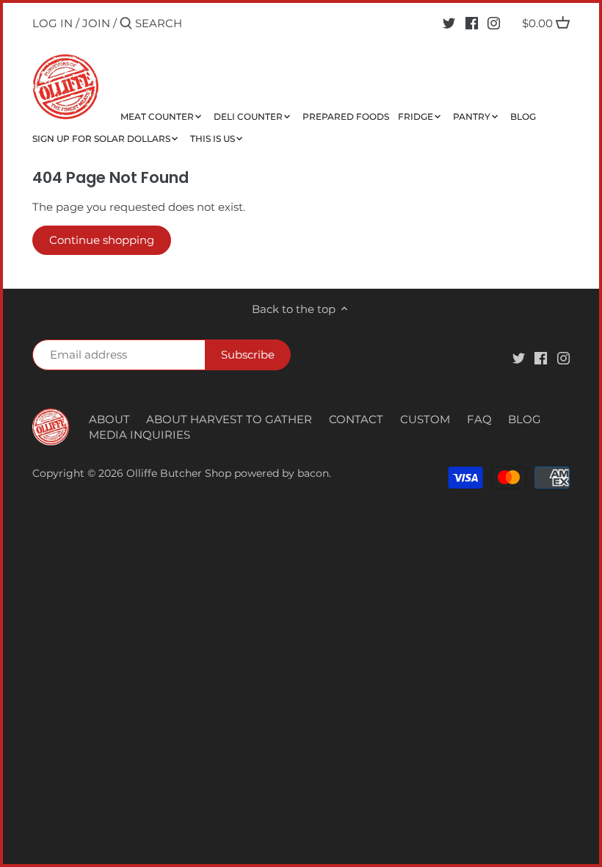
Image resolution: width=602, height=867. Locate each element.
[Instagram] (493, 23)
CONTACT (356, 419)
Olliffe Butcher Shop (178, 473)
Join (96, 23)
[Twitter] (449, 23)
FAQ (479, 419)
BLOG (524, 419)
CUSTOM (425, 419)
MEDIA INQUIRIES (139, 435)
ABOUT (109, 419)
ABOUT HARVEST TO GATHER (229, 419)
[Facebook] (471, 23)
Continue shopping (101, 240)
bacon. (314, 473)
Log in (52, 23)
